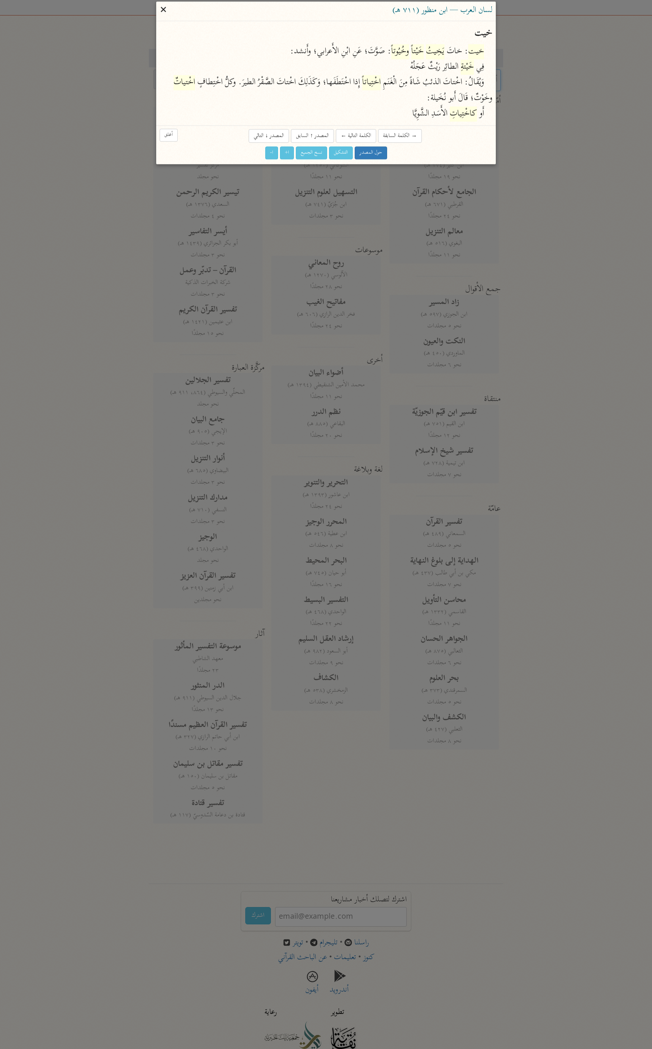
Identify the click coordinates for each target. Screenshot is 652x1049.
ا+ (287, 153)
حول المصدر (371, 153)
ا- (271, 153)
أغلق (169, 135)
